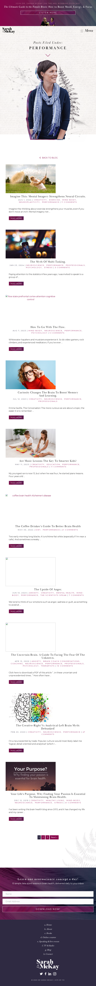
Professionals (75, 265)
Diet (38, 530)
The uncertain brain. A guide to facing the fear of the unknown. (48, 656)
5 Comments (62, 267)
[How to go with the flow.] (48, 309)
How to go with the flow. (48, 327)
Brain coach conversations (61, 661)
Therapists (48, 666)
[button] (16, 218)
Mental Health (65, 593)
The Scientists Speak (53, 595)
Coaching (17, 664)
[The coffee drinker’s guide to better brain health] (48, 508)
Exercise (54, 200)
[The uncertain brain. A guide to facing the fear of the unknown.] (48, 637)
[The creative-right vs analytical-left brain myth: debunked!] (48, 707)
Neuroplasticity (29, 202)
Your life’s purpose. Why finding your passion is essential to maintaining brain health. (48, 795)
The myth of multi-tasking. (48, 262)
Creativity (40, 200)
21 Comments (70, 530)
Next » (54, 837)
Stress (48, 267)
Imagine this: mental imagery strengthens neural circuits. (48, 196)
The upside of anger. (48, 589)
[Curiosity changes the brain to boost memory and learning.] (48, 374)
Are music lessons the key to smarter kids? (48, 461)
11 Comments (69, 202)
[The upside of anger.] (48, 571)
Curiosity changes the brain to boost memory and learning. (48, 394)
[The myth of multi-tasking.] (48, 244)
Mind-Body (69, 200)
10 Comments (65, 666)
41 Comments (73, 803)
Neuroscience (35, 265)
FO (63, 980)
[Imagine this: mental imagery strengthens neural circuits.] (48, 178)
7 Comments (76, 595)
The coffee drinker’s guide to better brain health (48, 526)
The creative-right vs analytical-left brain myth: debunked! (48, 727)
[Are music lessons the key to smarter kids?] (48, 443)
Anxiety (34, 593)
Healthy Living (55, 800)
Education (53, 464)
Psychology (34, 267)
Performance (50, 202)
